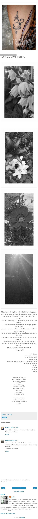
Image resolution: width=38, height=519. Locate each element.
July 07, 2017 (15, 427)
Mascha (7, 427)
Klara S (7, 440)
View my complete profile (7, 513)
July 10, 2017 (14, 440)
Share (4, 417)
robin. (13, 497)
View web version (19, 491)
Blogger (22, 517)
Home (19, 488)
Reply (7, 434)
